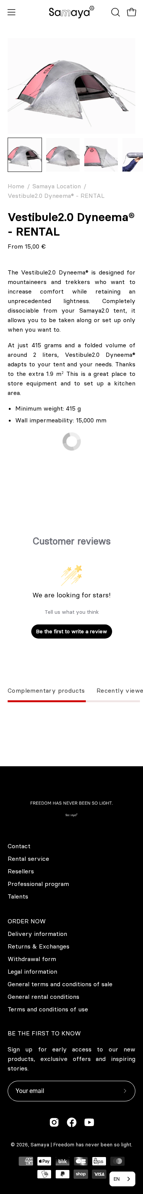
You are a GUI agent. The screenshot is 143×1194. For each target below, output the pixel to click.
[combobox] (122, 1179)
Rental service (28, 858)
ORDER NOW (27, 921)
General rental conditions (43, 996)
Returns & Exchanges (38, 946)
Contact (19, 846)
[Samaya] (72, 12)
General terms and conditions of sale (60, 984)
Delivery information (37, 933)
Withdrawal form (32, 959)
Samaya (40, 1144)
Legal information (32, 971)
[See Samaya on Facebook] (71, 1122)
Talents (18, 896)
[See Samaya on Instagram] (54, 1122)
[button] (114, 12)
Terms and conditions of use (48, 1009)
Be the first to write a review (71, 631)
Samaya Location (56, 186)
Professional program (38, 883)
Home (16, 186)
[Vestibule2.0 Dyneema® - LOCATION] (25, 155)
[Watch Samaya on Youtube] (89, 1122)
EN (117, 1179)
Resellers (21, 871)
